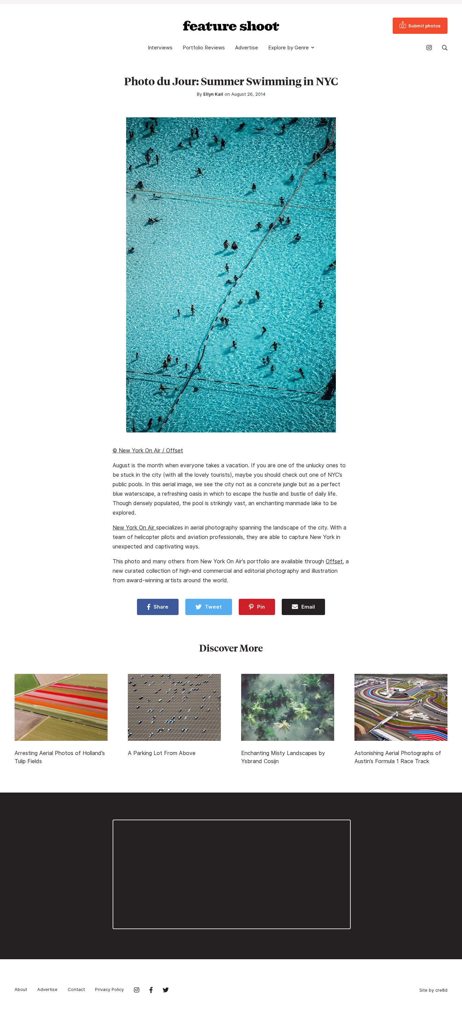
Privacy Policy (109, 989)
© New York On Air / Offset (148, 450)
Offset (334, 561)
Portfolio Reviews (204, 48)
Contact (76, 989)
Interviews (160, 48)
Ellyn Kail (213, 94)
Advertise (246, 48)
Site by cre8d (433, 990)
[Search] (445, 47)
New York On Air (134, 527)
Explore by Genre (288, 48)
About (21, 989)
